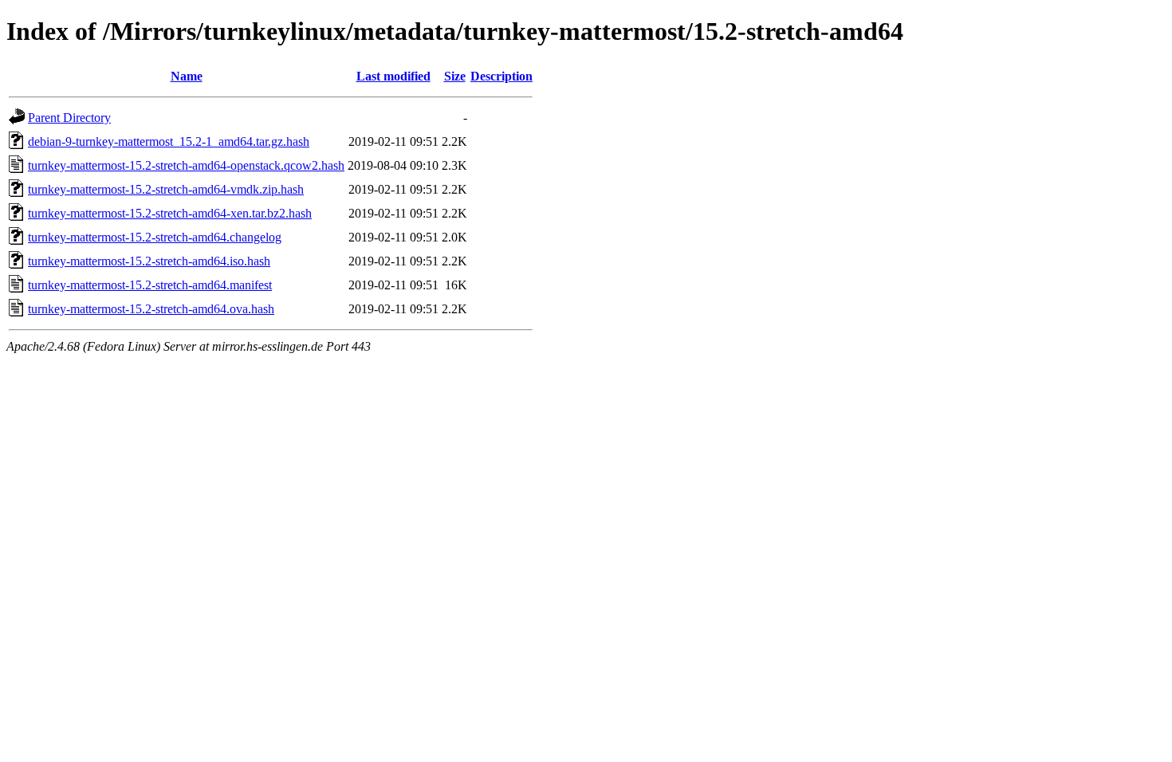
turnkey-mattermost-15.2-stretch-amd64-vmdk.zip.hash (166, 189)
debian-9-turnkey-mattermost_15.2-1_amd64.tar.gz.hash (168, 141)
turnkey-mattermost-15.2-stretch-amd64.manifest (150, 285)
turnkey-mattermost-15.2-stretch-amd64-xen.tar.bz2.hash (170, 213)
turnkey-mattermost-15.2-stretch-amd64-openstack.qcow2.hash (186, 165)
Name (187, 76)
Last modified (393, 76)
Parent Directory (69, 117)
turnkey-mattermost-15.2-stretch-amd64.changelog (154, 237)
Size (455, 76)
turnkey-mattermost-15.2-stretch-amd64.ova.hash (151, 309)
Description (501, 76)
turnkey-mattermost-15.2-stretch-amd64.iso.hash (149, 261)
